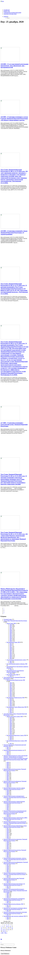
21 (1, 929)
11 (8, 926)
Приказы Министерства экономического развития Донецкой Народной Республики (14, 796)
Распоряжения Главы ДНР (13, 642)
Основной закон (8, 619)
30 (5, 931)
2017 (11, 628)
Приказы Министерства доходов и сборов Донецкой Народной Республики (14, 788)
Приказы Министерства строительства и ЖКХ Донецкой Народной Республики (15, 818)
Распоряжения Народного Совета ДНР (16, 735)
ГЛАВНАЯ (6, 10)
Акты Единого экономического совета (16, 659)
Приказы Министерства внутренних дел (14, 750)
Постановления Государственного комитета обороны (15, 671)
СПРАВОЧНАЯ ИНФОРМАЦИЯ (12, 12)
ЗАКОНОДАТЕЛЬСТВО (10, 14)
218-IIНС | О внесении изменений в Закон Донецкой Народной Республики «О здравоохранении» (14, 232)
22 (3, 929)
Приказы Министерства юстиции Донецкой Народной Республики (15, 769)
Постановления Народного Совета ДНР (17, 740)
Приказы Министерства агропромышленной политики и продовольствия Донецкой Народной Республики (15, 812)
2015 (11, 626)
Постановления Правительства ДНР (16, 680)
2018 (11, 630)
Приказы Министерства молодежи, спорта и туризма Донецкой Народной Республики (15, 858)
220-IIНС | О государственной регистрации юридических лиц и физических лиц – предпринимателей (14, 65)
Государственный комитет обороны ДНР (17, 663)
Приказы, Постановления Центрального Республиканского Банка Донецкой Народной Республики (15, 890)
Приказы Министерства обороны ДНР (13, 904)
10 (6, 926)
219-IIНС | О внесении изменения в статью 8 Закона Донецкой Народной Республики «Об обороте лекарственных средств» (14, 118)
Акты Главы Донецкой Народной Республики (15, 620)
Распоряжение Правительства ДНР (15, 697)
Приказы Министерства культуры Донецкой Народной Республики (15, 850)
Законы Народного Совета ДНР (15, 716)
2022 (11, 635)
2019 (11, 631)
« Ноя (2, 932)
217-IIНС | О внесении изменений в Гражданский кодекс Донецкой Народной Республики (14, 424)
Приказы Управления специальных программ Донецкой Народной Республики (15, 912)
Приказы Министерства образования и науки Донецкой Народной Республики (15, 826)
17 (6, 928)
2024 (11, 638)
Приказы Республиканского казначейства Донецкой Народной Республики (14, 899)
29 (3, 931)
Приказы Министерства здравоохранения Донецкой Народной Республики (14, 802)
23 (5, 929)
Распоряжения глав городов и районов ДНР (15, 916)
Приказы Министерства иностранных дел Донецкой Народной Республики (14, 884)
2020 (11, 632)
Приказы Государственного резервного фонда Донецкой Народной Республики (15, 908)
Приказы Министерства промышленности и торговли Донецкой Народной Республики (15, 873)
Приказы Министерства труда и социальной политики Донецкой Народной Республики (15, 822)
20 (12, 928)
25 (8, 929)
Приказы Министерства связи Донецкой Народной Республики (14, 879)
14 (1, 928)
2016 (11, 627)
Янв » (5, 932)
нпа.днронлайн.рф (22, 935)
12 (10, 926)
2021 (11, 634)
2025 (11, 639)
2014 (11, 624)
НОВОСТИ (7, 11)
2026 (11, 641)
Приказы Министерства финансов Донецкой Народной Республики (15, 782)
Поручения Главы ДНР (12, 674)
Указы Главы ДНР (11, 623)
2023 (11, 636)
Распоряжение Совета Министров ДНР (17, 707)
